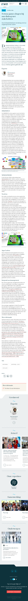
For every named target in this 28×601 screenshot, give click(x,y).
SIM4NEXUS (14, 122)
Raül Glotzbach (11, 73)
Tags (3, 360)
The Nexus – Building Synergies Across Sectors (13, 321)
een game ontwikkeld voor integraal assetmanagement (12, 289)
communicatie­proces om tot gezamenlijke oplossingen (13, 265)
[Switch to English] (13, 579)
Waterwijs (5, 364)
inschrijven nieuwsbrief (14, 592)
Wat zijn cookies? (15, 0)
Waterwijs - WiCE (15, 364)
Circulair (5, 368)
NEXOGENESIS (5, 179)
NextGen (10, 201)
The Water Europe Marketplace (12, 388)
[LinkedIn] (8, 376)
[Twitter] (4, 376)
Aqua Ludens (16, 254)
